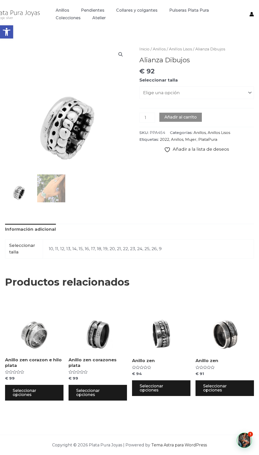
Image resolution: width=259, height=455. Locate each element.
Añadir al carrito (180, 117)
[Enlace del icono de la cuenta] (251, 14)
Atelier (99, 17)
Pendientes (92, 10)
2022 (164, 139)
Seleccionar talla (158, 80)
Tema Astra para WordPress (179, 445)
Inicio (144, 49)
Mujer (191, 139)
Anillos (62, 10)
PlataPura (207, 139)
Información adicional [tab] (30, 229)
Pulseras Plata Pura (189, 10)
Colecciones (68, 17)
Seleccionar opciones (24, 392)
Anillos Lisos (180, 49)
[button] (6, 31)
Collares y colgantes (137, 10)
